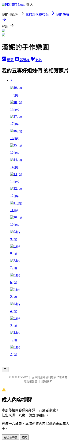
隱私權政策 (30, 381)
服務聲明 (46, 381)
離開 (24, 437)
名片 (38, 60)
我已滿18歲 (10, 437)
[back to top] (5, 369)
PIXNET (23, 377)
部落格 (24, 60)
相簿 (10, 60)
